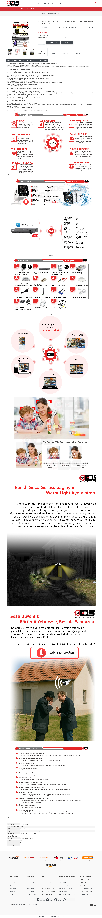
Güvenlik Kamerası (63, 891)
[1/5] (39, 28)
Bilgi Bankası (13, 888)
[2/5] (39, 28)
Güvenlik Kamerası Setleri (86, 888)
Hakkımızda (13, 879)
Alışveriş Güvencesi (14, 882)
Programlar (12, 891)
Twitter (51, 900)
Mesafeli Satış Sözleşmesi (33, 882)
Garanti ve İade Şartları (32, 894)
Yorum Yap (73, 27)
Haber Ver (77, 53)
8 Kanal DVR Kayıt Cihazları (65, 888)
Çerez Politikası (30, 888)
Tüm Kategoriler (11, 9)
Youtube (59, 900)
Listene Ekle (66, 53)
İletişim (11, 894)
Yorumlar (64, 27)
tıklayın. (66, 37)
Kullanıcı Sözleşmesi (31, 885)
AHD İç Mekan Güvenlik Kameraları (67, 894)
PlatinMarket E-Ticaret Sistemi (46, 916)
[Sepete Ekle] (53, 42)
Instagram (68, 900)
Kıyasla (53, 53)
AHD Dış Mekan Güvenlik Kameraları (68, 879)
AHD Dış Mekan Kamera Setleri (66, 885)
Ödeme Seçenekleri (32, 879)
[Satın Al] (67, 42)
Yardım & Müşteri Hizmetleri (16, 885)
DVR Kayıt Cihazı (84, 894)
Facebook (42, 900)
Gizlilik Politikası (30, 891)
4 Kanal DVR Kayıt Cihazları (65, 882)
